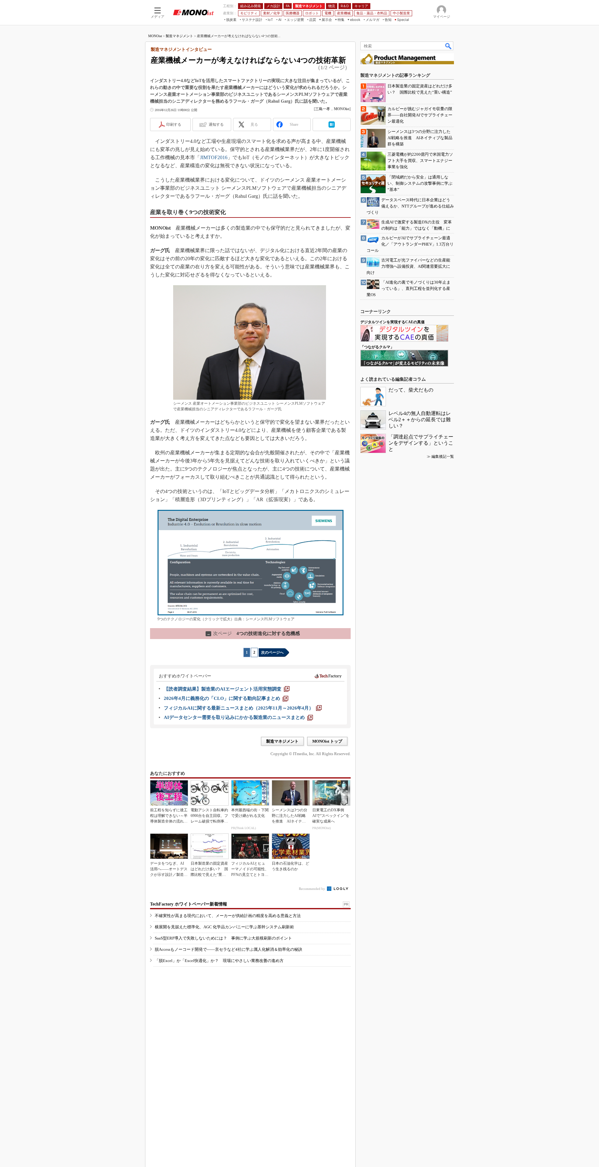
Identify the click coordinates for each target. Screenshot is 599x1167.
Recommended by (312, 889)
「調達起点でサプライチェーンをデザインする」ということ (420, 443)
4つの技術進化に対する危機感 (253, 633)
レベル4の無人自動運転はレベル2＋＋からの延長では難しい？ (419, 419)
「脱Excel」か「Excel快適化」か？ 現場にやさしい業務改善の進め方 (219, 960)
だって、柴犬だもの (410, 390)
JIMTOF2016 (213, 157)
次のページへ (272, 652)
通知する (216, 124)
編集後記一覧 (442, 456)
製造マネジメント (179, 36)
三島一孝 (322, 109)
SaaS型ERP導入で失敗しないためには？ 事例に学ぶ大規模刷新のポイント (223, 938)
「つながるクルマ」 (377, 347)
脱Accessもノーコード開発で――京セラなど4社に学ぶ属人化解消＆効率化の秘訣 (228, 949)
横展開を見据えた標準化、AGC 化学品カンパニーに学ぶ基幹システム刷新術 (224, 927)
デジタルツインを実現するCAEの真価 (392, 322)
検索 (448, 46)
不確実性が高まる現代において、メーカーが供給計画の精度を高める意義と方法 (228, 915)
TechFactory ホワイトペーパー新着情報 (188, 904)
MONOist (155, 36)
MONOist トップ (327, 741)
